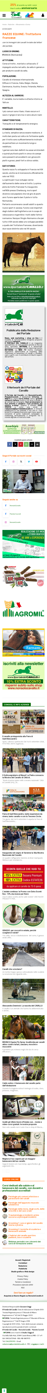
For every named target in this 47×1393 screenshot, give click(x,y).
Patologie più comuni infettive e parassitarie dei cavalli (23, 1197)
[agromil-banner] (23, 623)
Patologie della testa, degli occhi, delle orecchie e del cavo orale (26, 1210)
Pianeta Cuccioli (15, 514)
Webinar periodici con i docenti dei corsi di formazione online (24, 1242)
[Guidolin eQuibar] (23, 590)
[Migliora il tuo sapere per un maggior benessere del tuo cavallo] (23, 1144)
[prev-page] (3, 1171)
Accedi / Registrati (22, 1260)
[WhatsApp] (26, 444)
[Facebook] (9, 444)
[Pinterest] (20, 444)
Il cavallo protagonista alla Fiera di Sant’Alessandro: (17, 737)
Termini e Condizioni (23, 1282)
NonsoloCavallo (15, 505)
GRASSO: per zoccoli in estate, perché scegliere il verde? (19, 931)
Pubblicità (23, 1269)
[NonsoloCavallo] (5, 505)
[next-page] (7, 1171)
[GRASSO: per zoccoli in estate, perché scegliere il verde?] (23, 915)
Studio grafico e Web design (22, 1272)
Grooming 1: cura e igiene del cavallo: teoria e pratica (25, 1224)
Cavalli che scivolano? (12, 969)
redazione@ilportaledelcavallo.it (14, 1344)
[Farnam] (23, 656)
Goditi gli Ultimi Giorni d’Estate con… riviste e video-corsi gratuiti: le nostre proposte (22, 1123)
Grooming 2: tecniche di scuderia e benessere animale (24, 1230)
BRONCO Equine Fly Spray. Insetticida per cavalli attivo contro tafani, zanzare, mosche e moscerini (23, 1044)
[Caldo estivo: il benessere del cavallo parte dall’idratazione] (23, 1068)
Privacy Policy (22, 1276)
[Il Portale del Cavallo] (17, 15)
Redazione (22, 1266)
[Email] (31, 444)
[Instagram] (13, 462)
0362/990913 (10, 1341)
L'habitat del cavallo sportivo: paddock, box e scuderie (22, 1236)
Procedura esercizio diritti (23, 1285)
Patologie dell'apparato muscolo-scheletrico (23, 1203)
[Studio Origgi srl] (23, 557)
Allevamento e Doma (23, 24)
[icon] (43, 16)
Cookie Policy (22, 1279)
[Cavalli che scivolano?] (23, 954)
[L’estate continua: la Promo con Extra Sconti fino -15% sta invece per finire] (23, 877)
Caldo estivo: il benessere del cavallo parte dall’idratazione (21, 1084)
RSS (22, 1288)
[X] (15, 444)
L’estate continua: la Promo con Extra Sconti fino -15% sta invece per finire (22, 892)
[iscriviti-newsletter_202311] (23, 689)
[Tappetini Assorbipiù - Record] (23, 429)
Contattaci (22, 1263)
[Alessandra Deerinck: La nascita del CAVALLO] (23, 991)
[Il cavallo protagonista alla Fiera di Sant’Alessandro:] (23, 722)
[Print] (37, 444)
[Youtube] (36, 462)
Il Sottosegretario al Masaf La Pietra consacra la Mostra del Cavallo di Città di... (23, 776)
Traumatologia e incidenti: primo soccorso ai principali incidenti (23, 1216)
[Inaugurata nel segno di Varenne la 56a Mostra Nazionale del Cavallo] (23, 838)
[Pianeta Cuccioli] (5, 514)
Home (4, 24)
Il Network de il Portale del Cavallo (23, 389)
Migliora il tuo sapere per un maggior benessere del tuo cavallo (18, 1160)
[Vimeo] (29, 462)
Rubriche (11, 24)
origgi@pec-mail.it (37, 1344)
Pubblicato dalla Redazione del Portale (23, 332)
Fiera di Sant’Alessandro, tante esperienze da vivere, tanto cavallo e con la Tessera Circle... (22, 815)
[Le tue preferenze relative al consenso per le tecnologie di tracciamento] (4, 1390)
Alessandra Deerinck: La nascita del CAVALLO (22, 1006)
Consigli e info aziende (16, 704)
